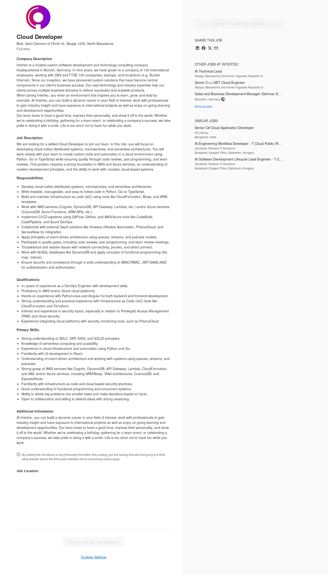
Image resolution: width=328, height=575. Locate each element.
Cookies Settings (93, 557)
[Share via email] (216, 48)
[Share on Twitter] (210, 48)
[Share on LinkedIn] (197, 48)
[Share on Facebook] (204, 48)
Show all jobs (203, 106)
